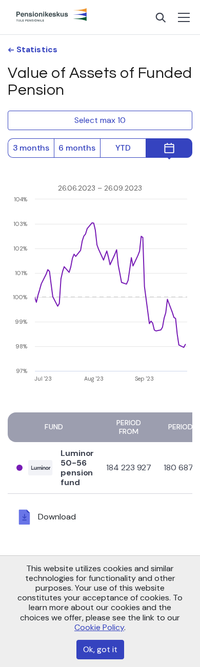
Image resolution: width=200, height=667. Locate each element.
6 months (76, 147)
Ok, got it (100, 649)
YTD (123, 147)
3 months (31, 147)
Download (57, 516)
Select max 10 (100, 120)
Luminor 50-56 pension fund (77, 468)
